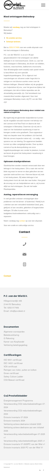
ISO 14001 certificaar (13, 363)
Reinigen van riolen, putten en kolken (20, 369)
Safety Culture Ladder (13, 376)
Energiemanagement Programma (18, 400)
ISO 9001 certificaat (13, 359)
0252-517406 (14, 47)
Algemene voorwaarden (14, 331)
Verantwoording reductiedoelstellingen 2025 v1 (24, 440)
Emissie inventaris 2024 (14, 420)
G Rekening (9, 338)
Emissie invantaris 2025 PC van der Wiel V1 (23, 447)
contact (22, 220)
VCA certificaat (10, 366)
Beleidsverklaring (11, 334)
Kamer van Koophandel (14, 341)
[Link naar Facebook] (43, 470)
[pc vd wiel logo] (20, 5)
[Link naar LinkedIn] (40, 470)
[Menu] (42, 5)
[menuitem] (42, 5)
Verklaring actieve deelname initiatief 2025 (22, 423)
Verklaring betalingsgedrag (15, 344)
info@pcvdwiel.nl (17, 310)
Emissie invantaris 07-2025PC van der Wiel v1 (24, 444)
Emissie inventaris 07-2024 (16, 417)
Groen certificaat (11, 373)
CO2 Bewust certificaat (14, 379)
